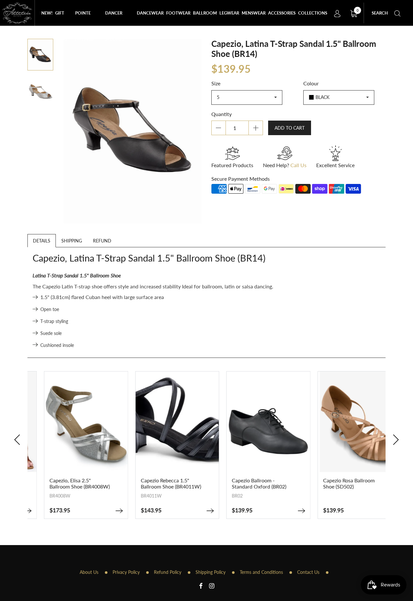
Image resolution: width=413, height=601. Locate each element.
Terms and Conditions (261, 572)
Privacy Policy (126, 572)
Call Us (298, 165)
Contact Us (308, 572)
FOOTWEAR (178, 13)
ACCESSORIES (282, 13)
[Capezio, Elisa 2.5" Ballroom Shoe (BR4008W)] (102, 510)
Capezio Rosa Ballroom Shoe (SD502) (332, 483)
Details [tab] (41, 240)
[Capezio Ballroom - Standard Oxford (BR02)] (285, 510)
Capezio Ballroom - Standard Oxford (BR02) (243, 483)
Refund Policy (167, 572)
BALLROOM (205, 13)
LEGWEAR (229, 13)
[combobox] (246, 97)
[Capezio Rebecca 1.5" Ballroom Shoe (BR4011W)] (193, 510)
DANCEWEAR (150, 13)
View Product (70, 456)
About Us (89, 572)
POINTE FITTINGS (84, 18)
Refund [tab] (102, 240)
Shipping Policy (211, 572)
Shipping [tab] (71, 240)
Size (215, 83)
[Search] (397, 13)
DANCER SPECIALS (114, 18)
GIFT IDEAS (61, 18)
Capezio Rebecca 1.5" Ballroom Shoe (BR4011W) (155, 483)
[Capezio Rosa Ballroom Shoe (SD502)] (376, 510)
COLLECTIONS (312, 13)
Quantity (221, 114)
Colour (311, 83)
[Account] (337, 13)
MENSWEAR (254, 13)
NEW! (47, 13)
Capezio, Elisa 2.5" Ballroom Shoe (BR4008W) (63, 483)
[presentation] (17, 440)
